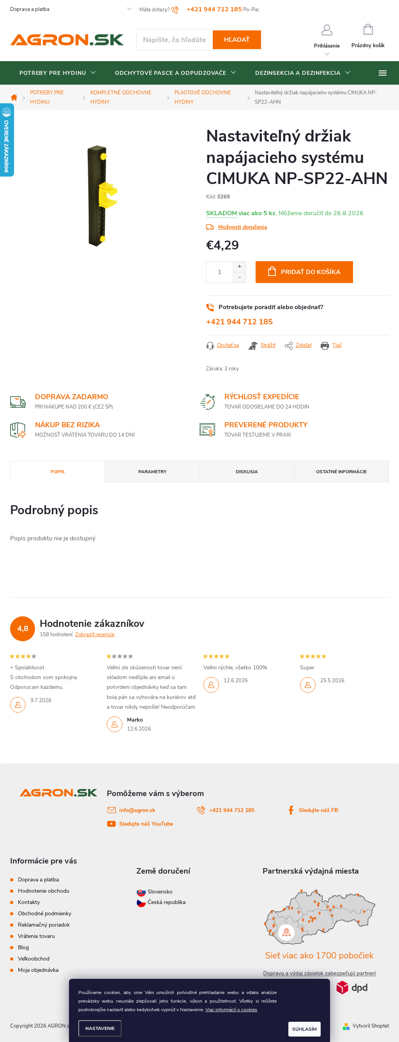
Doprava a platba (29, 9)
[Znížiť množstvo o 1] (239, 277)
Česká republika (166, 902)
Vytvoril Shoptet (371, 1026)
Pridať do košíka (311, 272)
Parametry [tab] (152, 472)
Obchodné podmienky (44, 913)
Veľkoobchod (33, 958)
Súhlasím (304, 1029)
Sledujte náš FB (318, 810)
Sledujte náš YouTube (146, 824)
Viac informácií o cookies (231, 1010)
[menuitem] (58, 73)
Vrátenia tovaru (36, 936)
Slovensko (159, 891)
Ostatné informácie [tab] (341, 472)
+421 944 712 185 (239, 322)
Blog (23, 947)
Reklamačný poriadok (44, 925)
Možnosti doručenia (242, 227)
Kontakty (29, 902)
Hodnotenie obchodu (43, 891)
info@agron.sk (137, 810)
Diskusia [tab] (247, 472)
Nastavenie (100, 1028)
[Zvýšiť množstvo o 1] (239, 267)
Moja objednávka (38, 970)
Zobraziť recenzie (95, 634)
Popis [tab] (58, 472)
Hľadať (237, 39)
